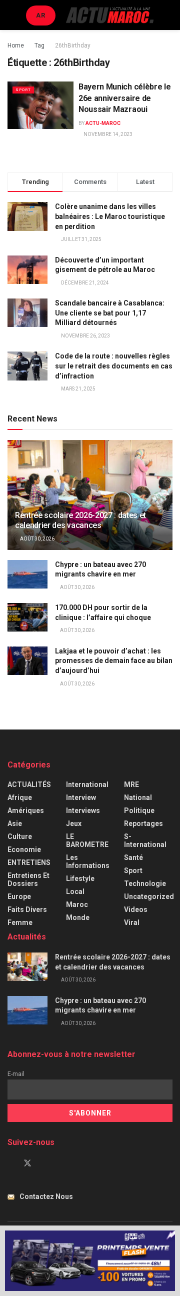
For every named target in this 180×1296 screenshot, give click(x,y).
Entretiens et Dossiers (29, 880)
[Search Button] (168, 15)
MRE (131, 784)
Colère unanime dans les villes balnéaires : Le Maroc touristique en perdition (110, 216)
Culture (20, 836)
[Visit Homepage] (110, 14)
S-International (145, 840)
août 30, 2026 (36, 539)
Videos (136, 910)
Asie (15, 824)
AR (41, 15)
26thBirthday (72, 45)
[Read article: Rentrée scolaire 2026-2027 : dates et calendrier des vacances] (90, 499)
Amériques (26, 810)
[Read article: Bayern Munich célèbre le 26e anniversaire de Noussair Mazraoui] (41, 105)
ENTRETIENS (29, 862)
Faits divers (27, 910)
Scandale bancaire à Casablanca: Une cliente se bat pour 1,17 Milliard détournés (109, 312)
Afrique (20, 798)
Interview (81, 798)
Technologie (145, 884)
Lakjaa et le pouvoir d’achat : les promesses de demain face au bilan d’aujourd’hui (113, 660)
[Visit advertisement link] (90, 1261)
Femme (20, 922)
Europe (19, 896)
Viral (132, 922)
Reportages (143, 824)
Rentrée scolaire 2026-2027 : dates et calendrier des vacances (80, 520)
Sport (23, 90)
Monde (78, 918)
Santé (133, 858)
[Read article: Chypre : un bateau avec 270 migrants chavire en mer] (28, 574)
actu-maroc (103, 123)
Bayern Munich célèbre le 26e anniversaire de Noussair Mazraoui (124, 98)
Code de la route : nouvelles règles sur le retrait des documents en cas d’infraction (113, 366)
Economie (24, 850)
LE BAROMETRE (87, 840)
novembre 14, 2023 (107, 134)
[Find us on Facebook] (11, 1163)
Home (16, 45)
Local (75, 892)
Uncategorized (149, 896)
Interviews (83, 810)
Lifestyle (80, 878)
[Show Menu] (12, 15)
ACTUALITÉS (29, 784)
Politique (139, 810)
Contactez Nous (46, 1196)
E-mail (16, 1074)
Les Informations (88, 862)
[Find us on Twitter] (28, 1163)
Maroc (77, 904)
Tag (39, 45)
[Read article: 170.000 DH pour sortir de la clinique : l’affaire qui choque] (28, 617)
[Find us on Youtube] (45, 1163)
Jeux (74, 824)
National (138, 798)
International (87, 784)
